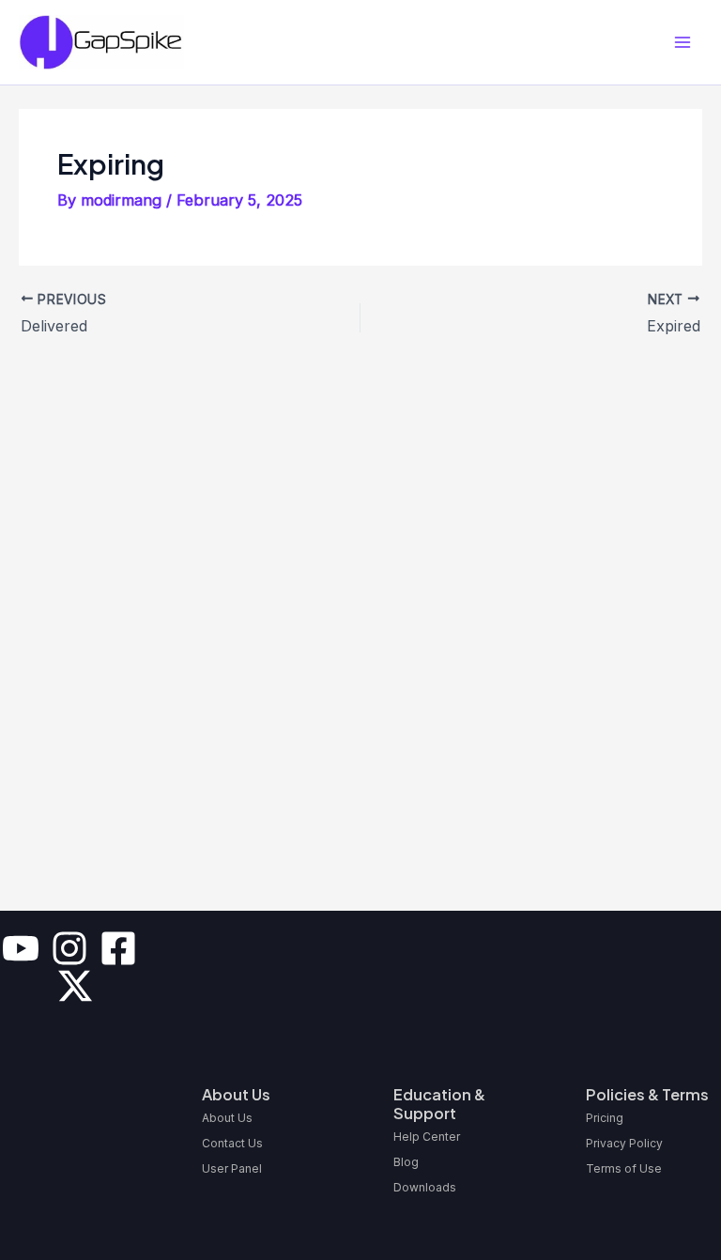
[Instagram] (69, 948)
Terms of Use (624, 1168)
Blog (406, 1162)
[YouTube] (20, 948)
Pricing (604, 1118)
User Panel (232, 1168)
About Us (227, 1118)
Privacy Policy (624, 1143)
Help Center (426, 1136)
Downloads (424, 1187)
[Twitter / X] (75, 986)
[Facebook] (118, 948)
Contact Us (232, 1143)
